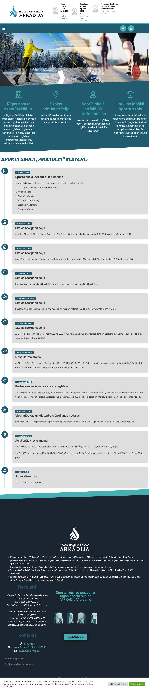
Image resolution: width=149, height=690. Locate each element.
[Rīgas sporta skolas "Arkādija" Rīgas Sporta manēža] (95, 8)
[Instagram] (131, 28)
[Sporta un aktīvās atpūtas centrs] (74, 11)
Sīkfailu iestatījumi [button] (117, 684)
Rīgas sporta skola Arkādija (64, 7)
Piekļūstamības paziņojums (19, 664)
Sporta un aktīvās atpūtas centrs (84, 7)
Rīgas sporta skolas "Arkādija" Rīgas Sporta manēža (109, 6)
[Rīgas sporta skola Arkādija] (55, 10)
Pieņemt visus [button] (137, 684)
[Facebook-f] (123, 28)
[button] (3, 28)
